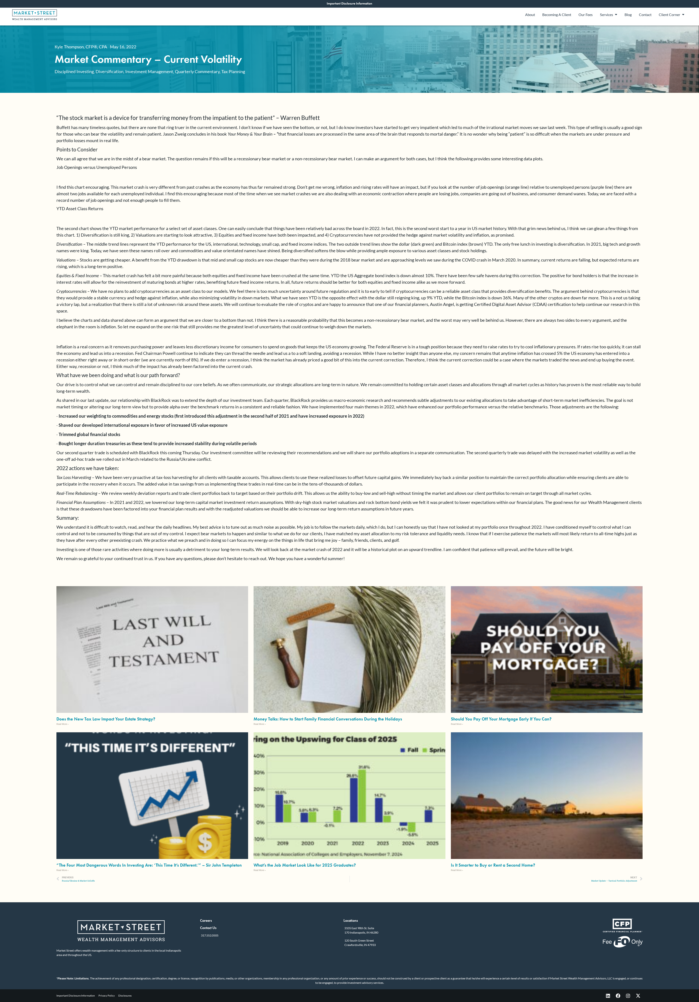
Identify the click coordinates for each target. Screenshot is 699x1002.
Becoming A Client (556, 14)
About (530, 14)
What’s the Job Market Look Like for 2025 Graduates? (305, 865)
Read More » (62, 724)
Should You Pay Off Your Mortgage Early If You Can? (501, 719)
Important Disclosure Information (75, 995)
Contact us (208, 927)
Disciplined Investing (74, 71)
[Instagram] (628, 995)
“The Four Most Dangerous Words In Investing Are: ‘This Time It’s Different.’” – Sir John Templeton (149, 865)
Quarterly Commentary (197, 71)
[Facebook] (618, 995)
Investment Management (149, 71)
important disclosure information (349, 3)
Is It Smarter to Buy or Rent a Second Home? (493, 865)
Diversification (109, 71)
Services (606, 14)
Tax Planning (233, 71)
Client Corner (669, 14)
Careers (206, 920)
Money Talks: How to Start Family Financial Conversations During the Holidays (328, 719)
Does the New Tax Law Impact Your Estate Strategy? (105, 719)
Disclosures (125, 995)
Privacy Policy (106, 995)
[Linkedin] (608, 995)
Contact (645, 14)
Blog (628, 14)
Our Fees (585, 14)
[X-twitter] (638, 995)
